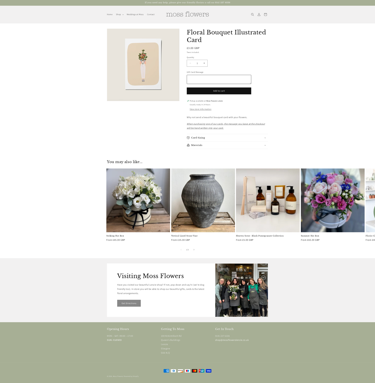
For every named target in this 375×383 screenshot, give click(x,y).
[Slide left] (181, 249)
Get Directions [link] (129, 303)
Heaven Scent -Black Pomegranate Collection (260, 236)
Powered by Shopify (131, 376)
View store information (200, 109)
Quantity (190, 57)
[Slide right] (194, 249)
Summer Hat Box (310, 236)
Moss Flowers (118, 376)
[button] (119, 14)
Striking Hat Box (115, 236)
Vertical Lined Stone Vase (184, 236)
